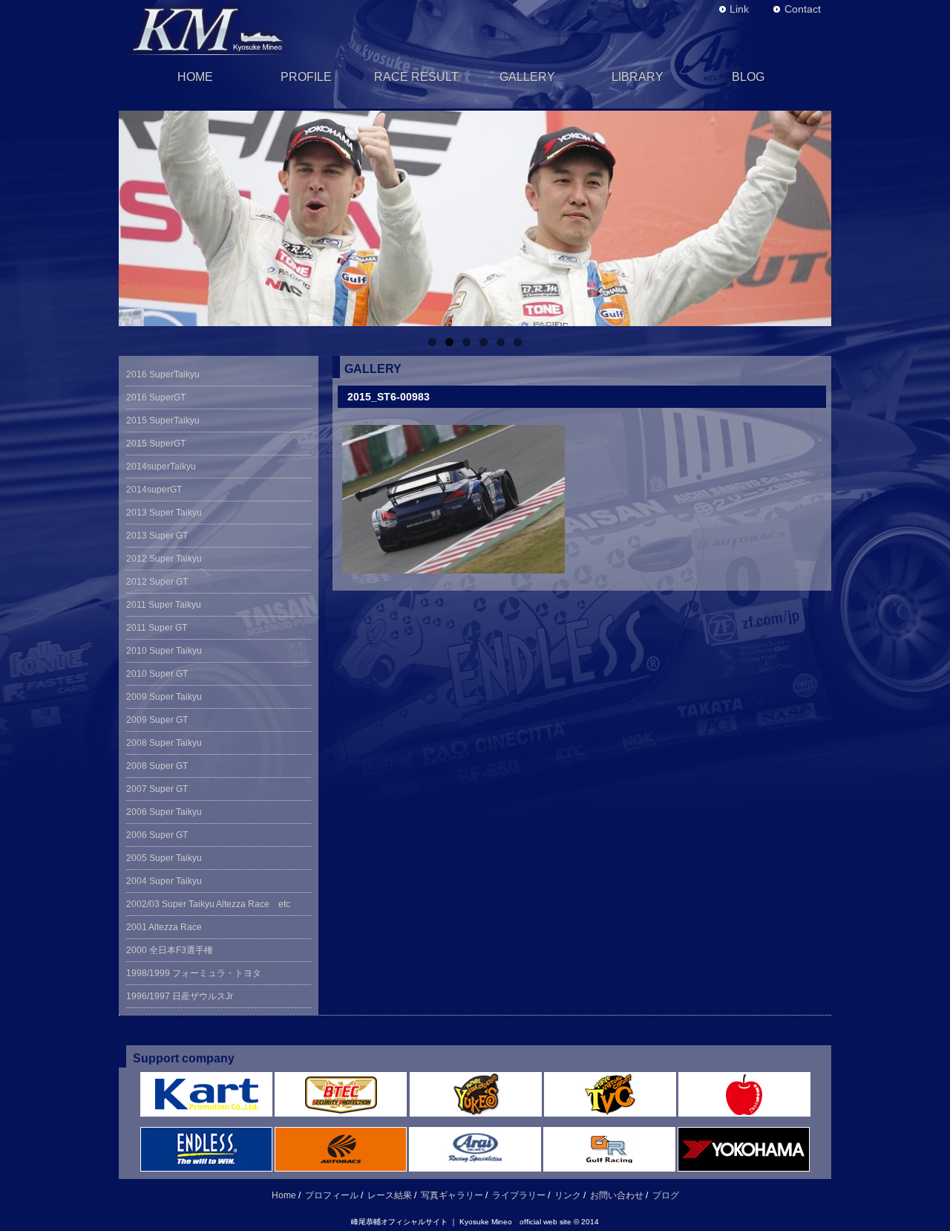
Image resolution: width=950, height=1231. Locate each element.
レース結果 (389, 1195)
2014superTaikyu (161, 466)
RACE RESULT (416, 77)
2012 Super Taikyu (164, 558)
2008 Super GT (157, 766)
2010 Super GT (157, 674)
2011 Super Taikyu (163, 605)
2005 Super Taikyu (164, 858)
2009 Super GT (157, 720)
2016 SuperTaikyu (163, 374)
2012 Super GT (157, 581)
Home (284, 1195)
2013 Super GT (157, 535)
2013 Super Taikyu (164, 512)
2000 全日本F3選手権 (174, 950)
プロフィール (331, 1195)
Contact (802, 9)
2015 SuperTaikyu (163, 420)
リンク (567, 1195)
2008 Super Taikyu (164, 743)
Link (739, 9)
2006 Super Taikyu (164, 812)
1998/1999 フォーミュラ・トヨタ (193, 973)
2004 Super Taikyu (164, 881)
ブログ (665, 1195)
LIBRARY (638, 77)
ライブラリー (519, 1195)
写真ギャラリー (452, 1195)
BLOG (748, 77)
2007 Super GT (157, 789)
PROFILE (306, 77)
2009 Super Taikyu (164, 697)
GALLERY (527, 77)
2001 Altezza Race (164, 927)
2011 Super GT (156, 628)
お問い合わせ (616, 1195)
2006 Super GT (157, 835)
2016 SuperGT (156, 397)
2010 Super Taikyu (164, 651)
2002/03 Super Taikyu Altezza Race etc (208, 904)
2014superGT (154, 489)
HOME (195, 77)
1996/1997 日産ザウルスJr (184, 996)
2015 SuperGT (156, 443)
